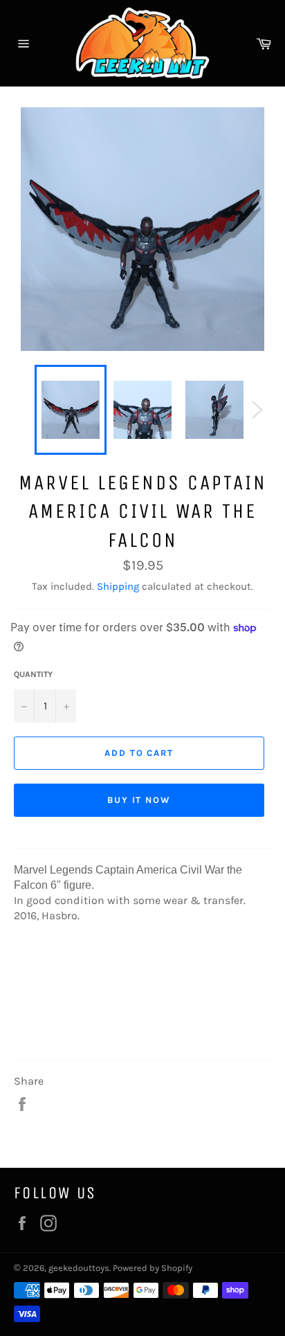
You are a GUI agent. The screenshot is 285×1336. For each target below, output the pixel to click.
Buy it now (139, 800)
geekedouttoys (78, 1268)
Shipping (118, 586)
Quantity (33, 674)
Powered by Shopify (152, 1268)
